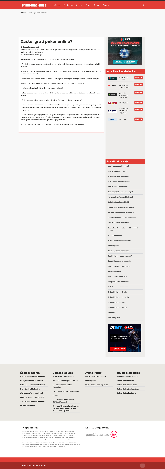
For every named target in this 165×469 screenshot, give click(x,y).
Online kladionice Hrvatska (118, 297)
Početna (56, 5)
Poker (88, 5)
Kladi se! (138, 78)
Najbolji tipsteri (114, 318)
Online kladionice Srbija (117, 292)
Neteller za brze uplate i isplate (121, 212)
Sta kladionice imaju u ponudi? (120, 256)
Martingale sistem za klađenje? (120, 197)
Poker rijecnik (113, 246)
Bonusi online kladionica (30, 389)
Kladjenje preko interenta (118, 282)
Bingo (96, 5)
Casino (79, 5)
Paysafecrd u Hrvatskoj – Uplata (121, 207)
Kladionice (68, 5)
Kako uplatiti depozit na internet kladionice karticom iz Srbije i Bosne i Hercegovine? (66, 408)
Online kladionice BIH (116, 302)
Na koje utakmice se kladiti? (119, 202)
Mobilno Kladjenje (115, 235)
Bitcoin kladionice (27, 406)
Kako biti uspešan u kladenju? (120, 261)
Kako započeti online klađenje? (120, 192)
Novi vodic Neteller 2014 (118, 277)
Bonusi (106, 5)
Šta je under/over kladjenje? (119, 182)
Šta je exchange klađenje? (118, 166)
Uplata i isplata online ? (117, 171)
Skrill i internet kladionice (118, 223)
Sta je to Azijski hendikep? (118, 176)
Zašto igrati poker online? (118, 251)
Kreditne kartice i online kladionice (122, 218)
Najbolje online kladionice (118, 287)
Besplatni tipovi (114, 271)
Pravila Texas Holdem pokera (119, 241)
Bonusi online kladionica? (118, 187)
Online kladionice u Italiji (117, 307)
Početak (23, 13)
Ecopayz (111, 313)
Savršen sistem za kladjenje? (119, 266)
